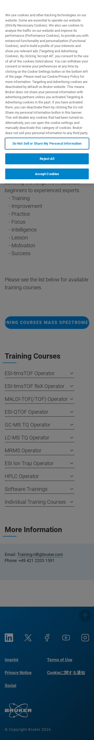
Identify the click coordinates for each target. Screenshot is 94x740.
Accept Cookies (47, 174)
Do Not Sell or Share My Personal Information (47, 143)
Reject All (47, 159)
